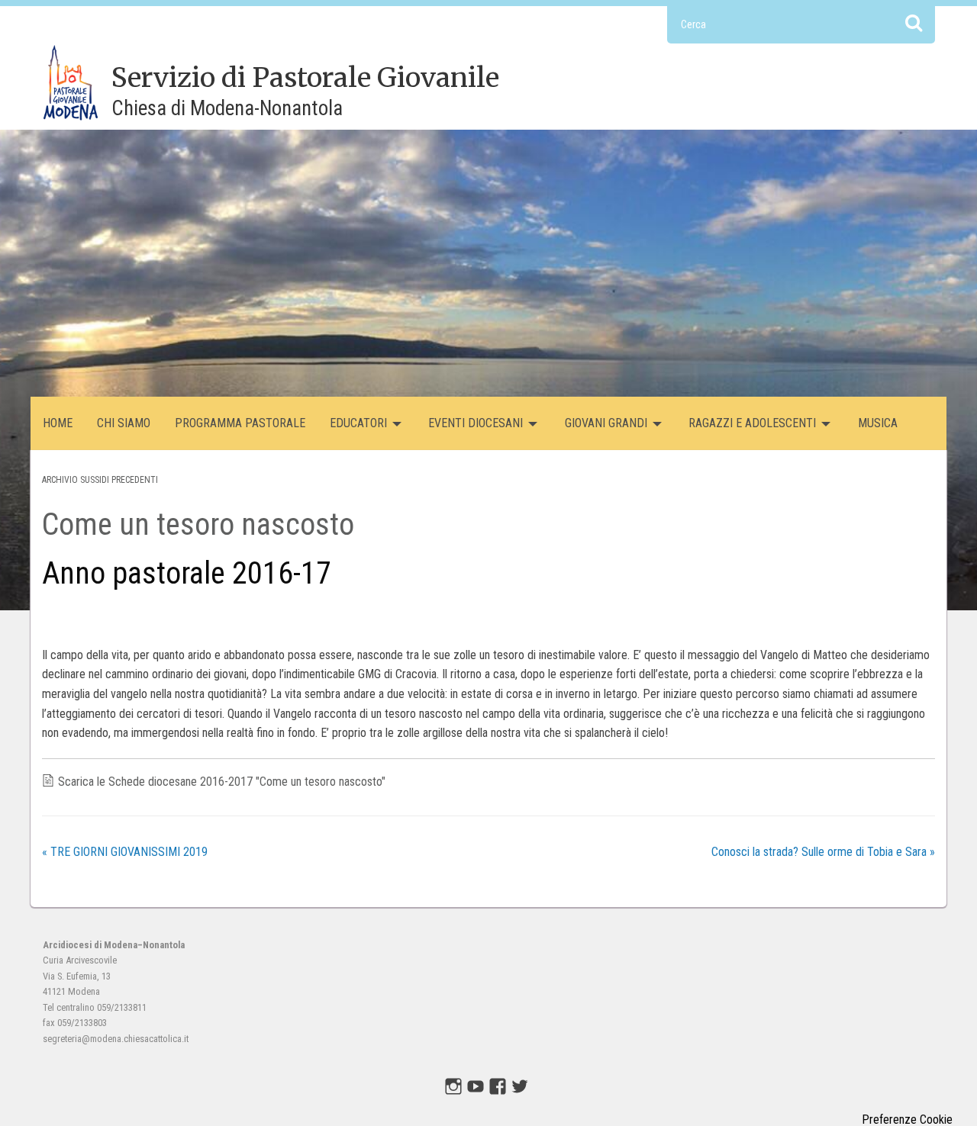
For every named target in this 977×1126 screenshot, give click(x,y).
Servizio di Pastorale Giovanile (305, 77)
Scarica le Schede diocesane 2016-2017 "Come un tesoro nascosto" (221, 781)
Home (58, 423)
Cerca (913, 22)
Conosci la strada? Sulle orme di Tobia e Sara (823, 851)
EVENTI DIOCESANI (475, 423)
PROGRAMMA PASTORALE (240, 423)
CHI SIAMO (123, 423)
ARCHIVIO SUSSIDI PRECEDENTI (100, 480)
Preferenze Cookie (907, 1120)
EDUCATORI (358, 423)
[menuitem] (58, 423)
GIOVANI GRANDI (606, 423)
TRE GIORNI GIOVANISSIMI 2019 (125, 851)
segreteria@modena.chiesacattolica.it (116, 1038)
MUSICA (878, 423)
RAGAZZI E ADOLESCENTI (752, 423)
